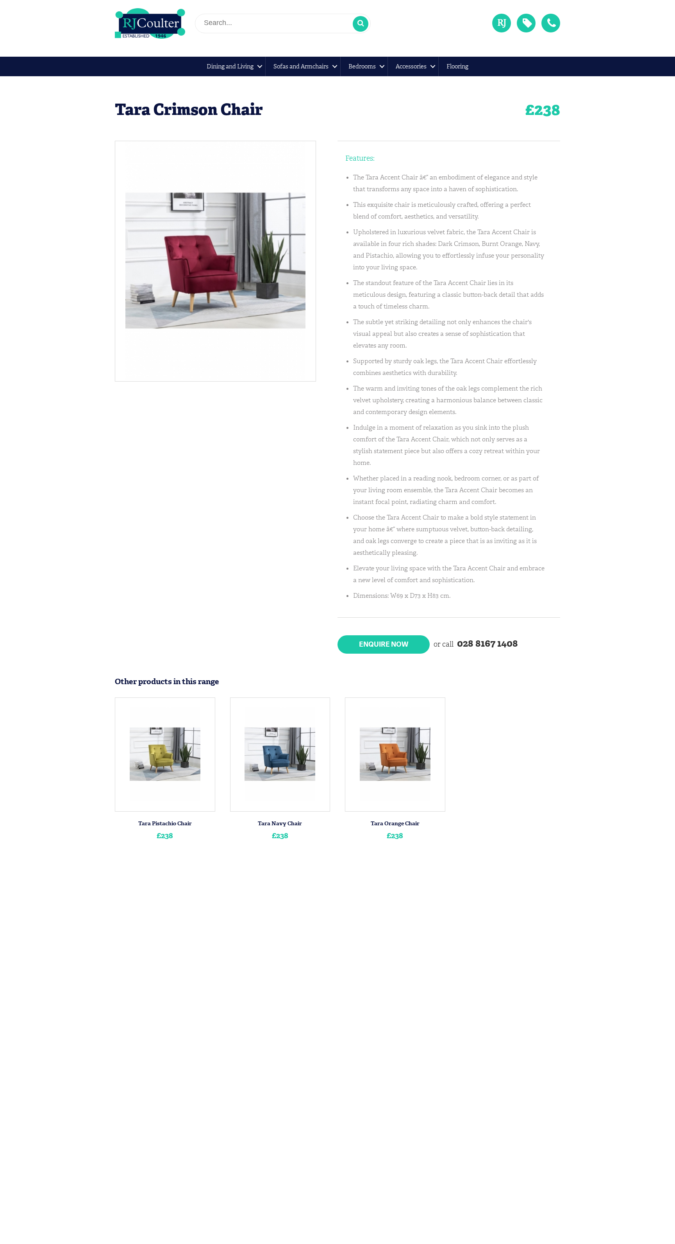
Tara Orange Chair (395, 823)
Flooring (457, 66)
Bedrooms (362, 66)
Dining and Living (230, 66)
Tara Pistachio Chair (165, 823)
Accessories (411, 66)
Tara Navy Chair (280, 823)
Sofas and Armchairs (301, 66)
